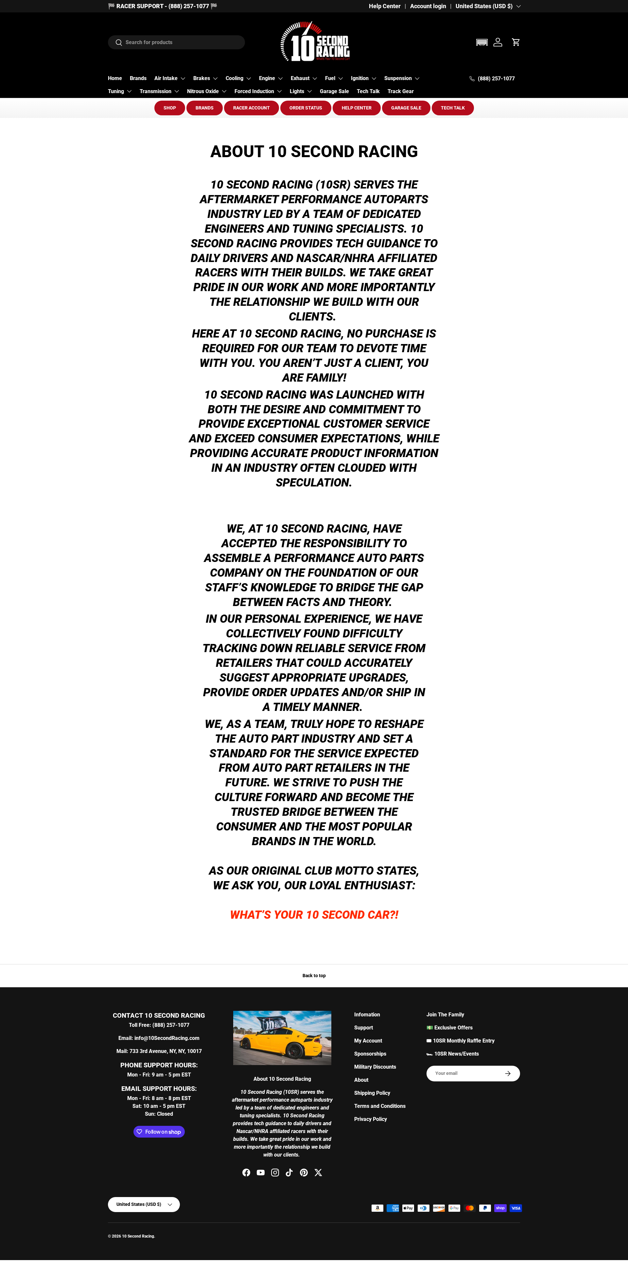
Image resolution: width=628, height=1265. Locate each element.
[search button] (115, 43)
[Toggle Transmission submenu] (177, 91)
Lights (297, 91)
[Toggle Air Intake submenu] (183, 78)
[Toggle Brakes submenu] (215, 78)
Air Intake (166, 78)
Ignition (360, 78)
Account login (428, 6)
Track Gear (401, 91)
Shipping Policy (372, 1093)
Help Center (385, 6)
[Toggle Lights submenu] (309, 91)
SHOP (170, 107)
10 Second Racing (138, 1236)
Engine (267, 78)
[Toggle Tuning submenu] (129, 91)
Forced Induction (254, 91)
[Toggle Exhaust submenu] (315, 78)
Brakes (201, 78)
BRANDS (205, 107)
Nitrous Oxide (203, 91)
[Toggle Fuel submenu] (340, 78)
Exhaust (300, 78)
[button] (481, 42)
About (361, 1080)
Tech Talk (368, 91)
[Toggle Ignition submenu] (374, 78)
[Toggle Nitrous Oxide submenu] (224, 91)
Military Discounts (375, 1067)
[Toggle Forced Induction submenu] (279, 91)
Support (363, 1028)
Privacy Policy (370, 1119)
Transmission (155, 91)
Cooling (234, 78)
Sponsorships (370, 1054)
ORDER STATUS (305, 107)
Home (115, 78)
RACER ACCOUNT (251, 107)
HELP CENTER (357, 107)
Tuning (116, 91)
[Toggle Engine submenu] (280, 78)
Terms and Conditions (380, 1106)
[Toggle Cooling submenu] (249, 78)
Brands (138, 78)
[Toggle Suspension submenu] (417, 78)
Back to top (314, 975)
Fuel (330, 78)
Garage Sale (334, 91)
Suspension (398, 78)
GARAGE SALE (406, 107)
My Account (368, 1041)
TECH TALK (453, 107)
